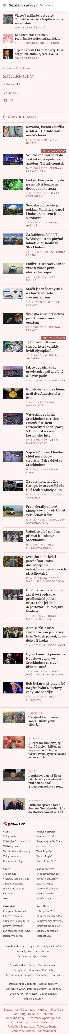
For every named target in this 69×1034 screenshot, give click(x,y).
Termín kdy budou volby (16, 851)
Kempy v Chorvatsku (15, 911)
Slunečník (34, 970)
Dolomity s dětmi (13, 936)
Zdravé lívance (44, 884)
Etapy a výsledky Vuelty (50, 842)
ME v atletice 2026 (13, 889)
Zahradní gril (42, 975)
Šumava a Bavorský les (16, 921)
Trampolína (19, 970)
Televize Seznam (48, 1026)
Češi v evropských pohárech (33, 957)
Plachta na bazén (47, 965)
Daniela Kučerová (30, 27)
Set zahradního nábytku (19, 975)
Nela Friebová (41, 546)
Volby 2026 (9, 837)
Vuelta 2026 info (45, 837)
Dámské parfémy (37, 989)
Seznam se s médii (23, 1031)
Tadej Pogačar (44, 851)
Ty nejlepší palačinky (48, 874)
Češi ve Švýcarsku (13, 926)
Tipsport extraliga (13, 884)
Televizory (32, 994)
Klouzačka (48, 970)
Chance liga (9, 874)
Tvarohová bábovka (47, 889)
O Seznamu (27, 1010)
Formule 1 (8, 894)
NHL (5, 899)
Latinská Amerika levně (16, 931)
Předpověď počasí (52, 947)
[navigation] (5, 5)
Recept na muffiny (47, 879)
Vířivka (57, 975)
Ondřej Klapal (27, 58)
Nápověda (56, 1010)
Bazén (32, 965)
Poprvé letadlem (12, 916)
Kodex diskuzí (46, 1031)
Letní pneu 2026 (45, 911)
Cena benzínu (42, 952)
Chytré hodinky (48, 994)
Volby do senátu (12, 856)
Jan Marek (57, 380)
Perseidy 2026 (24, 952)
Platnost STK (43, 936)
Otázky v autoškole (47, 931)
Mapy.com (33, 947)
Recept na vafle (45, 894)
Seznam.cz (46, 5)
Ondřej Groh (51, 43)
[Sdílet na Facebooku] (5, 100)
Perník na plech (45, 899)
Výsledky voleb (11, 846)
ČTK (42, 171)
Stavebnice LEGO (15, 989)
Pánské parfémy (33, 999)
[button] (8, 19)
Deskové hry (17, 994)
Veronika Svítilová (38, 620)
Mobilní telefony (48, 984)
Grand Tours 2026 (46, 861)
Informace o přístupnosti (44, 1018)
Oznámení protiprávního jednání (33, 1022)
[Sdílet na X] (12, 100)
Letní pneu (55, 989)
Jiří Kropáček (26, 43)
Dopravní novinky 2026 (49, 921)
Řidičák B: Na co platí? (49, 926)
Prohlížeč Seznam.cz (21, 1026)
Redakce (33, 1014)
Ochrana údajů (15, 1018)
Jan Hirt (40, 846)
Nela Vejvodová (38, 549)
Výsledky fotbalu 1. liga (16, 879)
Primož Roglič (44, 856)
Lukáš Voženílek (42, 195)
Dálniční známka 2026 (49, 916)
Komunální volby (12, 861)
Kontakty (19, 1014)
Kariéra (42, 1010)
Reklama (47, 1014)
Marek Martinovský (43, 442)
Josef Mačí (56, 645)
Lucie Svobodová (49, 581)
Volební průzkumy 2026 (16, 842)
